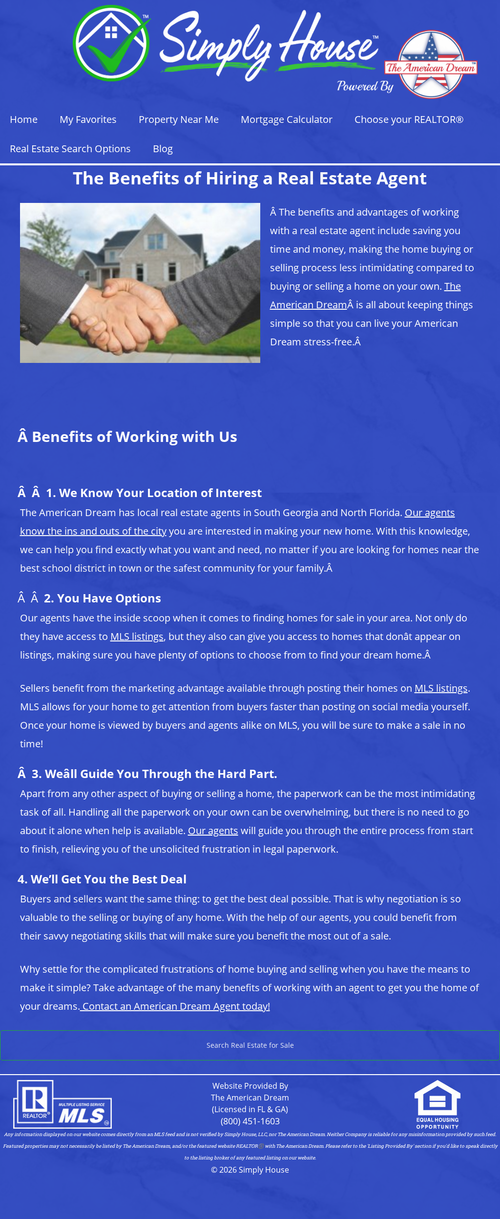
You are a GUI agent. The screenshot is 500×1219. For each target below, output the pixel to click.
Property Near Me (179, 119)
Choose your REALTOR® (409, 119)
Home (24, 119)
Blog (163, 148)
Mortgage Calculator (287, 119)
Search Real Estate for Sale (250, 1045)
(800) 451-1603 (250, 1121)
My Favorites (88, 119)
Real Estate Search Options (70, 148)
